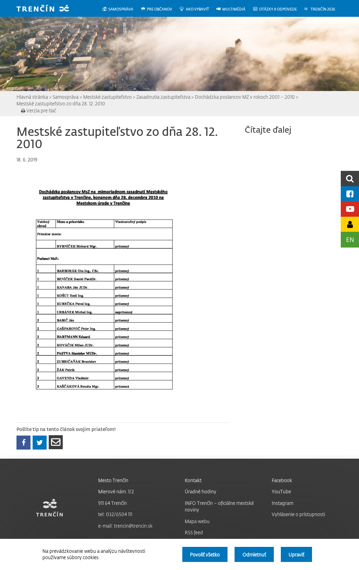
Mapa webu (197, 521)
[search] (350, 178)
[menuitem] (121, 9)
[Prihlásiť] (350, 224)
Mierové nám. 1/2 (116, 491)
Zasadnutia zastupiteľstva (163, 97)
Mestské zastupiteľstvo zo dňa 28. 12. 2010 (60, 103)
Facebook (282, 480)
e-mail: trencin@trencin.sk (125, 526)
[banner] (48, 9)
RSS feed (194, 532)
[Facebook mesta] (350, 193)
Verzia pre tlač (40, 110)
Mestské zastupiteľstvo (107, 97)
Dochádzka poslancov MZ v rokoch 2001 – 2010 (245, 97)
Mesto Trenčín (113, 480)
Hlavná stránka (32, 97)
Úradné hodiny (200, 491)
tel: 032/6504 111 (115, 514)
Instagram (282, 503)
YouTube (281, 491)
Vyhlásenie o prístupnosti (298, 514)
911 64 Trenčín (112, 503)
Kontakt (193, 480)
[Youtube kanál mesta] (350, 208)
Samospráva (66, 97)
